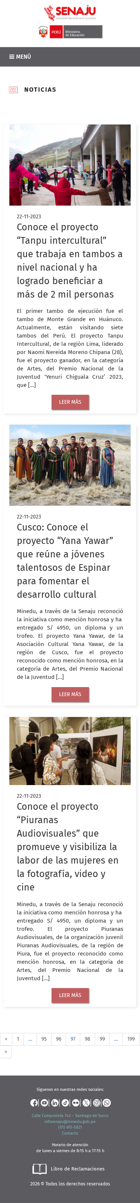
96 (58, 1039)
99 (102, 1039)
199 (131, 1039)
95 (44, 1039)
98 (87, 1039)
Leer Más (70, 402)
